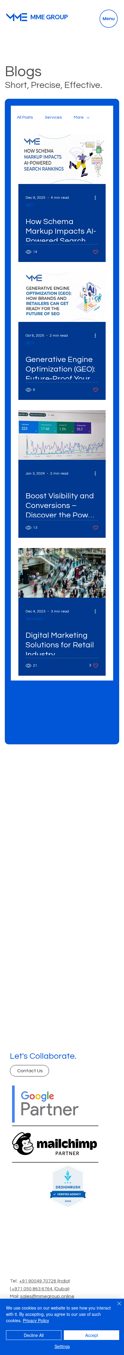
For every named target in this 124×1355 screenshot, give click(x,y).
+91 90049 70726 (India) (44, 1281)
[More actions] (97, 197)
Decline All (34, 1335)
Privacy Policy (36, 1320)
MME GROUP (49, 17)
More (79, 117)
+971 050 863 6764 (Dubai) (41, 1288)
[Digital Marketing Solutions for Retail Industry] (62, 573)
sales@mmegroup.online (47, 1296)
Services (53, 117)
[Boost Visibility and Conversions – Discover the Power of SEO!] (62, 435)
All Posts (25, 117)
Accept (91, 1335)
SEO (29, 205)
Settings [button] (62, 1346)
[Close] (115, 1307)
